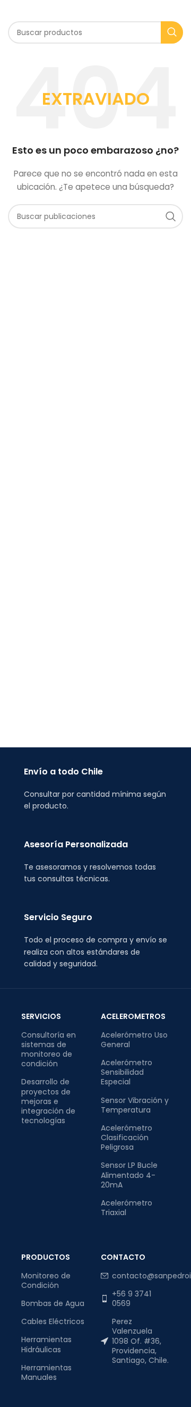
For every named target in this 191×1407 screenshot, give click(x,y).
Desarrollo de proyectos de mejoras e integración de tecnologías (48, 1101)
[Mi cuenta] (171, 10)
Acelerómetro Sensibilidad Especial (126, 1072)
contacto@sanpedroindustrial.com (141, 1275)
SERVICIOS (41, 1016)
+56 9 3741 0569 (131, 1298)
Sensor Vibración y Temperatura (135, 1105)
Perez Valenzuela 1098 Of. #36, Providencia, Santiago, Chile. (140, 1341)
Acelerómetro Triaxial (126, 1208)
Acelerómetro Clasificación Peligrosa (126, 1137)
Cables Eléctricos (52, 1321)
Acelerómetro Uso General (134, 1040)
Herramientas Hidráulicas (46, 1344)
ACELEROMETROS (133, 1016)
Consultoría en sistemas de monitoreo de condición (48, 1049)
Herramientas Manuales (46, 1372)
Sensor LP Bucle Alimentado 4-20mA (129, 1175)
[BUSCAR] (172, 32)
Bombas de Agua (52, 1303)
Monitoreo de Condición (46, 1280)
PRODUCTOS (45, 1257)
